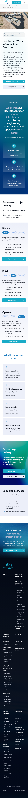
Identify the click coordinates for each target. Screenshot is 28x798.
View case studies (12, 476)
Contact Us (16, 2)
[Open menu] (24, 2)
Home (4, 5)
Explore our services (12, 81)
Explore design (12, 259)
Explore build (12, 300)
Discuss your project (12, 550)
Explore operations (12, 341)
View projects (12, 86)
